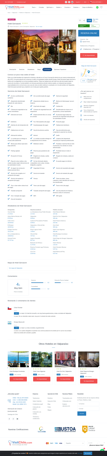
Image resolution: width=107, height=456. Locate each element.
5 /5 (16, 313)
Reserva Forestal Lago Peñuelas (39, 247)
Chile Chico (11, 220)
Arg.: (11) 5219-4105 (19, 402)
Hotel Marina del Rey (59, 251)
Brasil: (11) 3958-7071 (20, 404)
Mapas (49, 410)
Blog (49, 404)
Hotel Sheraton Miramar (59, 247)
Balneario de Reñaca (36, 242)
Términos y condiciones (36, 417)
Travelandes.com (67, 398)
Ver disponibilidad (90, 55)
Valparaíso (14, 12)
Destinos (75, 7)
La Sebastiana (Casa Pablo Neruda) (40, 212)
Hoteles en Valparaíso (24, 12)
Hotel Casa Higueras (59, 229)
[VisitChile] (14, 7)
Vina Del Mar (11, 212)
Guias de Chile (52, 401)
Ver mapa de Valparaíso (15, 268)
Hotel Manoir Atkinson (59, 212)
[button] (78, 2)
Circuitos (41, 7)
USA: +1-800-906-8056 (20, 400)
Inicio (9, 12)
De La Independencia (14, 234)
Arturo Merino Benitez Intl (15, 216)
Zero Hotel (56, 225)
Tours (33, 7)
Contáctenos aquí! (21, 2)
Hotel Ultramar (57, 242)
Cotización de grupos (36, 408)
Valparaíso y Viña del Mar (37, 225)
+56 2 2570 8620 (9, 2)
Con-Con (32, 251)
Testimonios (36, 398)
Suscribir (82, 413)
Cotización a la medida (37, 412)
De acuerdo (88, 453)
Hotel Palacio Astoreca (59, 220)
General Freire (12, 238)
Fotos (49, 407)
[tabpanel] (18, 368)
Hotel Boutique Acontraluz (60, 234)
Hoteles (58, 7)
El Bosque (10, 225)
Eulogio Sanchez (12, 229)
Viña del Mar (33, 234)
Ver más (80, 453)
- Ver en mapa (38, 26)
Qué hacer (49, 7)
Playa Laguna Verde (36, 229)
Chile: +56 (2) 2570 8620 (20, 398)
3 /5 (16, 327)
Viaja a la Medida (87, 7)
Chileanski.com (67, 401)
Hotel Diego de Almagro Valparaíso (63, 238)
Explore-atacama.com (66, 405)
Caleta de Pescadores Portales (39, 220)
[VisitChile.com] (20, 443)
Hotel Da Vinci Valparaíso (60, 216)
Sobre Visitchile (37, 401)
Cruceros (67, 7)
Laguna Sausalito (35, 238)
